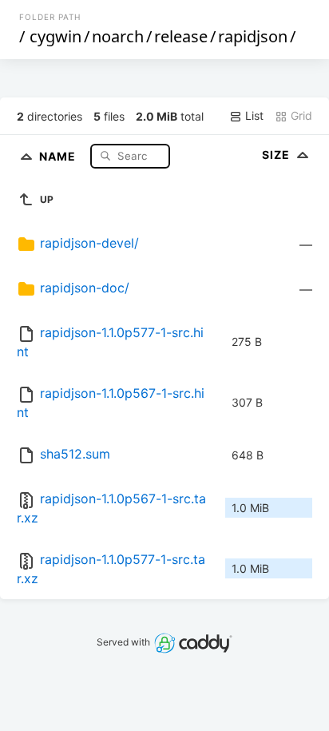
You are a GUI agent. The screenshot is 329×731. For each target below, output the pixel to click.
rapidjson (252, 36)
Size (277, 154)
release (181, 36)
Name (59, 155)
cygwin (55, 36)
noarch (118, 36)
